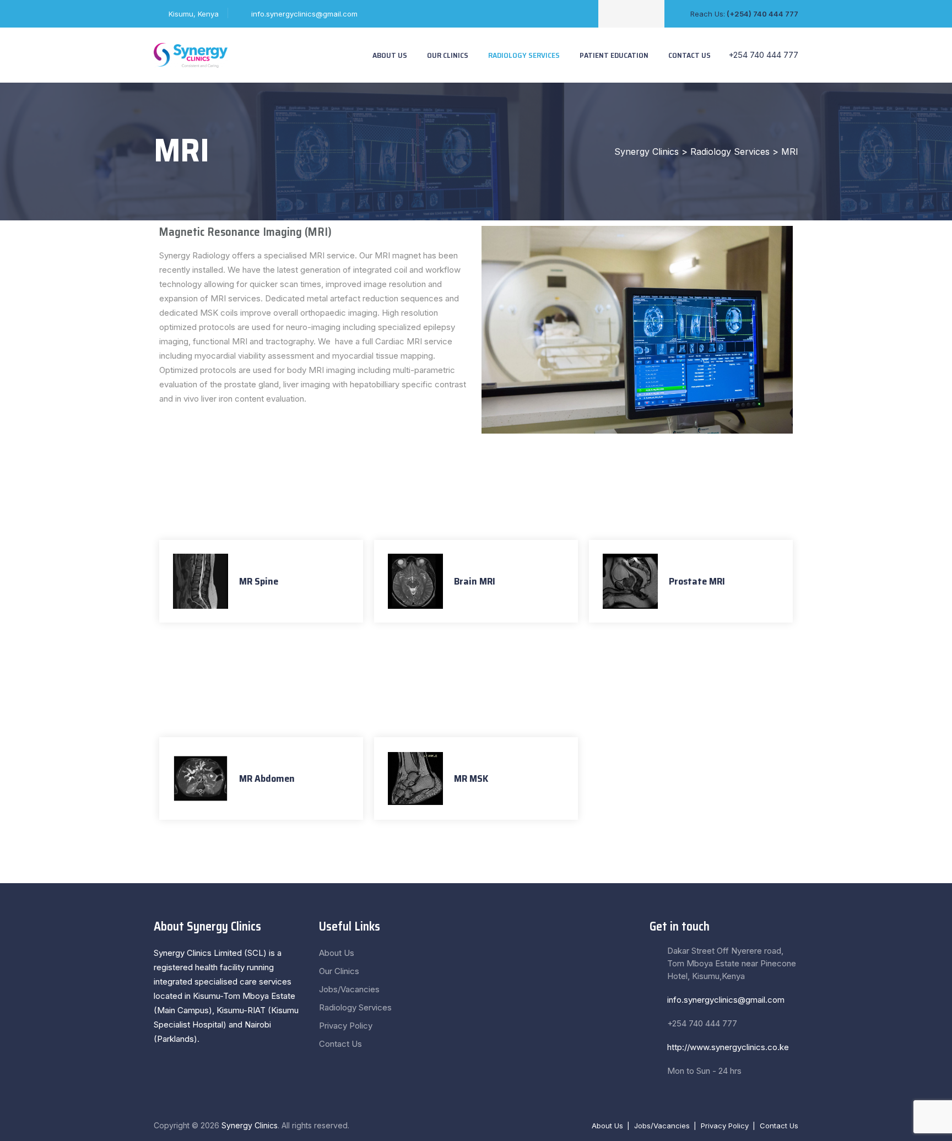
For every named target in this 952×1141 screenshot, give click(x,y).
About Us (389, 55)
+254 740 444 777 (762, 55)
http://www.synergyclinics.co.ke (728, 1047)
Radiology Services (524, 55)
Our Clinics (447, 55)
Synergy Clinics (249, 1125)
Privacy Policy (345, 1025)
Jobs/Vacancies (349, 989)
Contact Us (689, 55)
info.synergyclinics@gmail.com (304, 13)
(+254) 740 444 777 (762, 13)
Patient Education (614, 55)
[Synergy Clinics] (191, 55)
